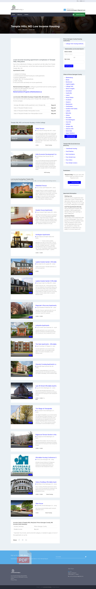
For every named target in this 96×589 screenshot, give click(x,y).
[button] (85, 557)
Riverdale (68, 117)
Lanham (68, 111)
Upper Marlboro (70, 133)
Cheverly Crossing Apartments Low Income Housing (51, 364)
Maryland (25, 29)
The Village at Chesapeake (43, 408)
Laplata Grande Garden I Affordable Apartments (50, 262)
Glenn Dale (69, 131)
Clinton (68, 115)
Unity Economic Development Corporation (48, 154)
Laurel (67, 95)
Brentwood (69, 82)
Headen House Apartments (43, 210)
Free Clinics (69, 160)
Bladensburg (69, 77)
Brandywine (69, 104)
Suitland (68, 124)
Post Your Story (75, 182)
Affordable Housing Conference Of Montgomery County (52, 457)
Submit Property (80, 14)
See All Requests (74, 185)
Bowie (67, 79)
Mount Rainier (70, 97)
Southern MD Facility (71, 108)
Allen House (39, 503)
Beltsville (68, 113)
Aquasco (68, 102)
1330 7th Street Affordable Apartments (47, 386)
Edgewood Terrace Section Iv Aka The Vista (48, 434)
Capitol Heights (70, 84)
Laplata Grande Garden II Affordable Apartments (50, 281)
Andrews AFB (69, 128)
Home (13, 14)
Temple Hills (32, 29)
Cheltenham (69, 106)
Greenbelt (69, 91)
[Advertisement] (35, 50)
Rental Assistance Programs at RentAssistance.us (27, 92)
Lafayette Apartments (42, 325)
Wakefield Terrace (41, 185)
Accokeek (68, 99)
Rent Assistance (70, 154)
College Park (69, 86)
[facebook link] (19, 540)
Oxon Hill (68, 122)
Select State (68, 51)
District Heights (70, 88)
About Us (20, 14)
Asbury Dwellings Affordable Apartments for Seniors (51, 482)
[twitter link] (23, 540)
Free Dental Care (70, 157)
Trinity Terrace (39, 128)
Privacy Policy (14, 579)
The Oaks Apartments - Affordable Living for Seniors (51, 344)
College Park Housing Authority (74, 43)
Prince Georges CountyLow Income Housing (71, 136)
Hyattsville (69, 93)
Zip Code (67, 59)
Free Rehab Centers (71, 163)
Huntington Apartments (42, 234)
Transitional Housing (71, 148)
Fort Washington (70, 119)
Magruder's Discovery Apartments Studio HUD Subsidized (53, 305)
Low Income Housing (47, 587)
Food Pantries (70, 151)
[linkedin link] (26, 540)
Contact (26, 14)
